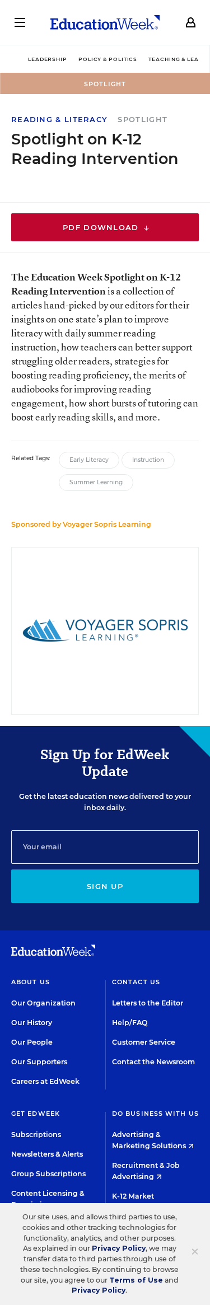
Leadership (47, 59)
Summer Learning (96, 482)
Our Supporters (39, 1062)
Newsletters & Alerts (47, 1154)
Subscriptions (36, 1134)
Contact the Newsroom (153, 1062)
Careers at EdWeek (45, 1081)
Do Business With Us (155, 1113)
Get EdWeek (35, 1113)
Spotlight (142, 119)
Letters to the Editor (147, 1003)
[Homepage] (105, 22)
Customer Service (143, 1042)
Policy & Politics (107, 59)
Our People (32, 1042)
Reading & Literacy (59, 119)
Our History (31, 1022)
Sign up (105, 886)
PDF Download (102, 227)
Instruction (148, 460)
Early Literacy (89, 460)
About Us (30, 982)
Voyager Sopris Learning (107, 524)
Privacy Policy (119, 1248)
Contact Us (136, 982)
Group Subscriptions (48, 1174)
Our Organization (43, 1003)
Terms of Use (136, 1280)
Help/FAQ (130, 1022)
